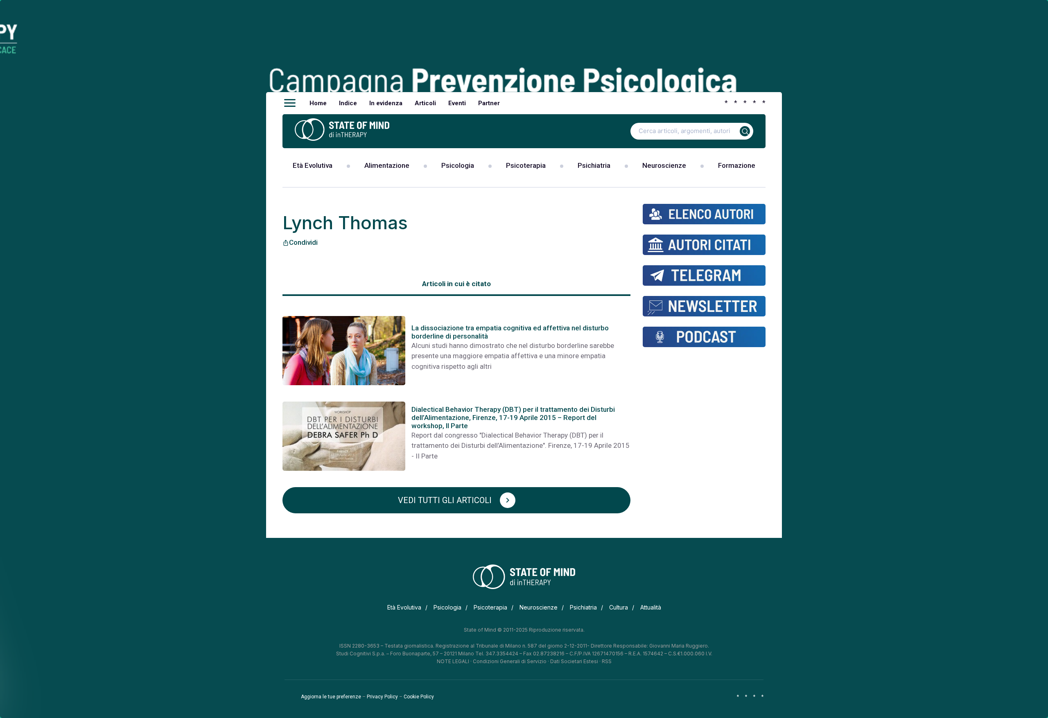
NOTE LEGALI (453, 661)
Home (318, 103)
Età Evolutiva (312, 165)
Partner (489, 103)
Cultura (618, 607)
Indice (348, 103)
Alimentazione (386, 165)
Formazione (736, 165)
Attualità (650, 607)
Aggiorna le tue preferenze (331, 697)
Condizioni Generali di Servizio (510, 661)
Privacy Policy (382, 697)
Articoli (425, 103)
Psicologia (457, 165)
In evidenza (385, 103)
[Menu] (289, 103)
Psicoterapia (526, 165)
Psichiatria (594, 165)
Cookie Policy (419, 697)
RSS (607, 661)
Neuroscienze (664, 165)
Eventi (457, 103)
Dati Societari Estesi (574, 661)
